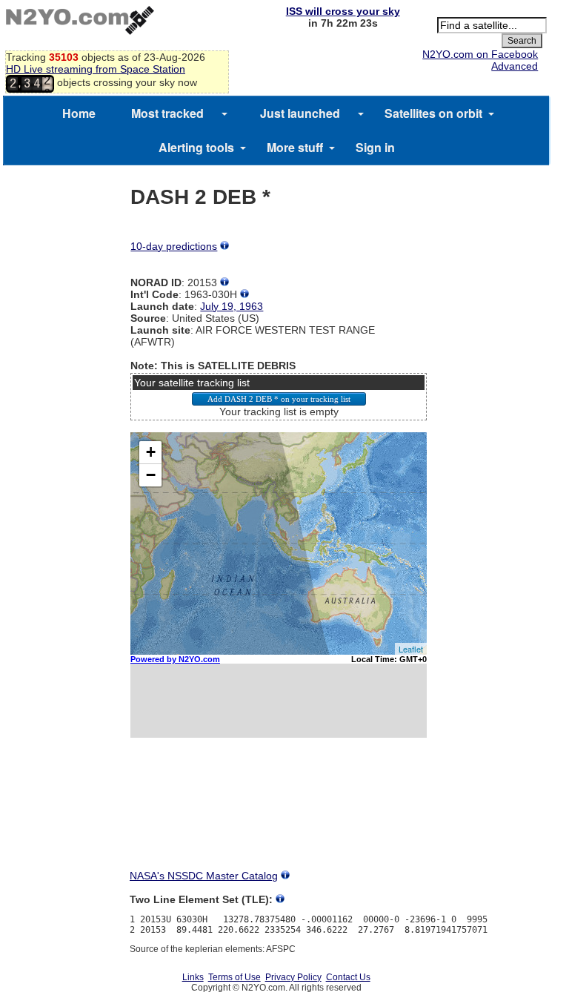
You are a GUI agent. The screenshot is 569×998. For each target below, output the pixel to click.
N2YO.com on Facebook (480, 54)
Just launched (300, 113)
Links (193, 977)
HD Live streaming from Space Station (95, 69)
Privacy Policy (293, 977)
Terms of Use (234, 977)
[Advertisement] (278, 817)
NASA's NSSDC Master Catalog (204, 876)
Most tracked (167, 113)
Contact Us (348, 977)
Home (79, 113)
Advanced (514, 66)
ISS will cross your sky (343, 11)
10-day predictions (173, 246)
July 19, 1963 (231, 306)
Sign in (375, 147)
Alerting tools (196, 147)
